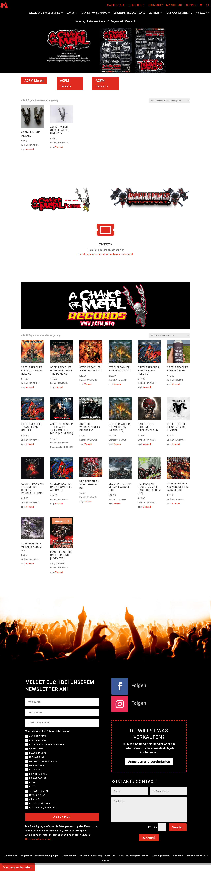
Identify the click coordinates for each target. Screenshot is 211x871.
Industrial (37, 757)
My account (174, 5)
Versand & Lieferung (91, 855)
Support (192, 5)
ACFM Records (102, 83)
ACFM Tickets (65, 83)
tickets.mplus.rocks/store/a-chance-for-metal (105, 254)
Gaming (34, 799)
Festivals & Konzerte (179, 13)
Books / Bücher (39, 803)
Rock (32, 787)
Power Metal (38, 774)
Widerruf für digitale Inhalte (133, 855)
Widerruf (148, 837)
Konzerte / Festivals (44, 808)
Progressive (38, 778)
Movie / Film (37, 795)
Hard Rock (36, 749)
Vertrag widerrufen (17, 867)
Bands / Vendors (195, 855)
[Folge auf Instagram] (119, 704)
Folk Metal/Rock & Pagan (47, 745)
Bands (71, 13)
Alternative (37, 736)
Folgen (138, 685)
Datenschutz (69, 855)
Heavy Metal (38, 753)
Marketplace (115, 5)
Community (155, 5)
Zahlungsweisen (160, 855)
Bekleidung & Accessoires (44, 13)
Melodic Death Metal (44, 761)
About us (178, 855)
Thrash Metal (39, 791)
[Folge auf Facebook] (119, 686)
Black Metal (38, 740)
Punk (32, 782)
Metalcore (36, 765)
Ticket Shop (136, 5)
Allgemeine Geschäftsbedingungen (39, 855)
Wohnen (154, 13)
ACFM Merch (34, 81)
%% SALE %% (202, 13)
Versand (30, 149)
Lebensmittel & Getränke (129, 13)
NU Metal (35, 770)
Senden (177, 827)
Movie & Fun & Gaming (94, 13)
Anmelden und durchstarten (149, 762)
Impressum (11, 855)
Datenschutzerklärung (38, 839)
